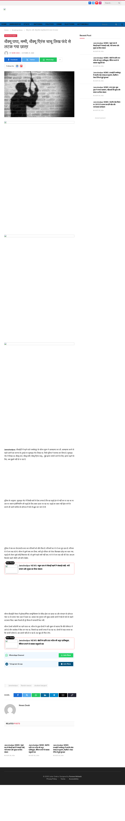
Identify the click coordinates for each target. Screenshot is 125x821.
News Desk (16, 53)
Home (3, 24)
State (26, 24)
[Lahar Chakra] (15, 13)
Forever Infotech (75, 776)
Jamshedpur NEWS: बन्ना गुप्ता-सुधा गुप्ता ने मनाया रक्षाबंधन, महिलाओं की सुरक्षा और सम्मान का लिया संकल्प (106, 89)
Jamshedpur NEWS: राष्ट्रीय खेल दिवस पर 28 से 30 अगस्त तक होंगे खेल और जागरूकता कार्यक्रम (106, 104)
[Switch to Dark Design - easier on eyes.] (122, 24)
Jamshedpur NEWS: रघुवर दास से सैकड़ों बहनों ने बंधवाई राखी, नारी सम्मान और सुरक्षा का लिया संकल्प (14, 748)
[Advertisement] (76, 13)
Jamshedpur (15, 24)
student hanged (40, 685)
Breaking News (10, 35)
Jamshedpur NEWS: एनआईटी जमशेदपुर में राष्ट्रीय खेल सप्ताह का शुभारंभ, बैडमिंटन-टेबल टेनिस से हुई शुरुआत (63, 748)
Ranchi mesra (26, 685)
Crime (59, 24)
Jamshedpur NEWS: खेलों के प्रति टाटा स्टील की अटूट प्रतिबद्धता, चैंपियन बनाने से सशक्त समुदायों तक (39, 748)
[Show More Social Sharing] (59, 59)
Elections (69, 24)
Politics (50, 24)
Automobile (83, 24)
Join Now (67, 655)
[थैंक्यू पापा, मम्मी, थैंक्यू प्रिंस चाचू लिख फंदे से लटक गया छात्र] (39, 94)
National (38, 24)
